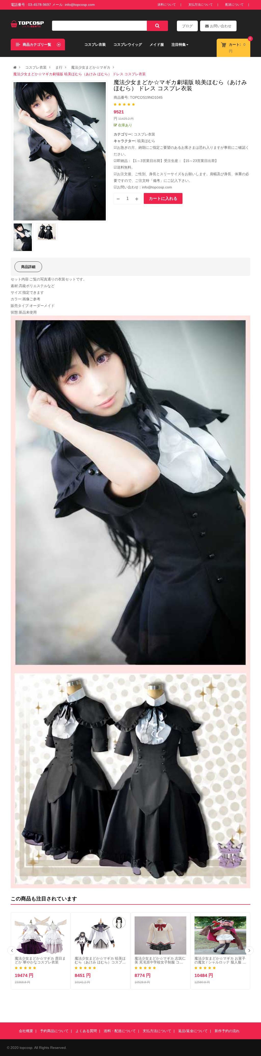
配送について (234, 4)
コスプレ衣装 (95, 44)
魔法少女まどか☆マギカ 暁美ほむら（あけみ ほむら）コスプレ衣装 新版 (100, 962)
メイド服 (157, 44)
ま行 (58, 67)
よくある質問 (86, 1031)
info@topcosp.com (80, 5)
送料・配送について (120, 1031)
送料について (167, 4)
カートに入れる (163, 198)
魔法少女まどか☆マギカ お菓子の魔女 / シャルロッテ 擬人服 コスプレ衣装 (220, 962)
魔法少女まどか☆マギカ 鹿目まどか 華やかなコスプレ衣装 (40, 960)
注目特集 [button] (179, 44)
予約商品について (54, 1031)
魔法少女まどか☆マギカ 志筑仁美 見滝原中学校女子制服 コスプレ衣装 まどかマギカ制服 (160, 962)
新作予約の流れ (227, 1031)
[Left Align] (157, 26)
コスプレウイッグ (127, 44)
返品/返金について (193, 1031)
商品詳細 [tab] (28, 267)
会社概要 (26, 1031)
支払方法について (200, 4)
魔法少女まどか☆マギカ (90, 67)
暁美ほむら (146, 141)
